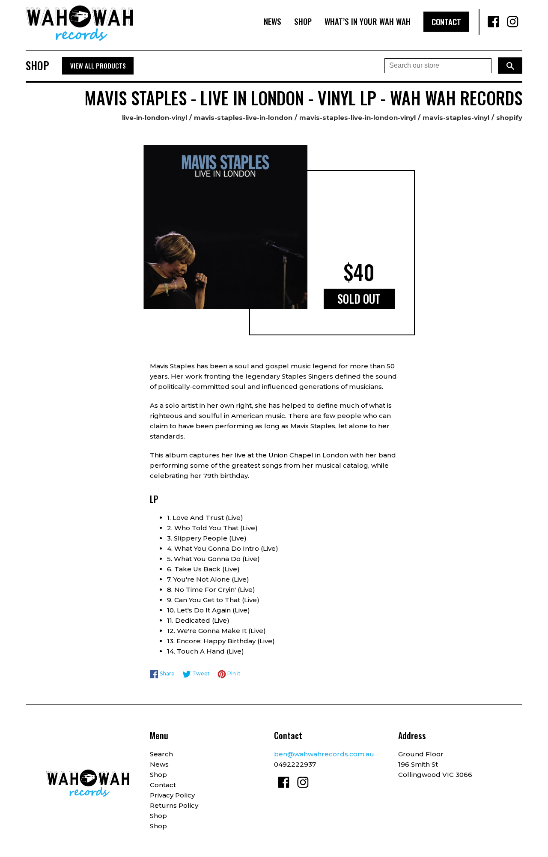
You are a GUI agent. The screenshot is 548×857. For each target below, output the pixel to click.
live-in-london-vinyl (154, 117)
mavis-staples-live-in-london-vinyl (357, 117)
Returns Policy (174, 805)
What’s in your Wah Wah (368, 21)
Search (161, 754)
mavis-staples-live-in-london (243, 117)
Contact (446, 21)
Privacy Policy (172, 795)
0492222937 (295, 764)
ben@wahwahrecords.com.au (324, 754)
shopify (509, 117)
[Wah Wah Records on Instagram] (512, 21)
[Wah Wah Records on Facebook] (493, 21)
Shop (303, 21)
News (272, 21)
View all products (98, 65)
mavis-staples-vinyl (456, 117)
